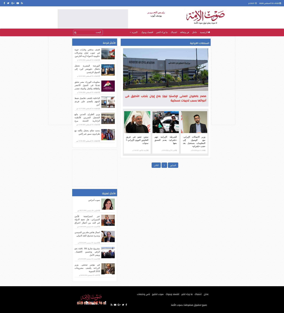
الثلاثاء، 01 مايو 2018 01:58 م (197, 150)
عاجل (194, 32)
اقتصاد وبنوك (147, 32)
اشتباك (174, 32)
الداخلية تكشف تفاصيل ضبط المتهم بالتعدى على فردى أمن (87, 101)
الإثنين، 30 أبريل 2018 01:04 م (169, 150)
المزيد (134, 32)
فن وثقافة (184, 32)
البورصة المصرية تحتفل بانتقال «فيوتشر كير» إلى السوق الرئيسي (87, 69)
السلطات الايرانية (199, 43)
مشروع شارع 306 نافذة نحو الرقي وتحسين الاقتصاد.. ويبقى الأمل (87, 251)
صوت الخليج (158, 294)
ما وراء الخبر (162, 32)
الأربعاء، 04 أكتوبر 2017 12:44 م (139, 150)
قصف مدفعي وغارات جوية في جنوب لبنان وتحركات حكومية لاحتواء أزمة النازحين (87, 53)
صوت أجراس (94, 200)
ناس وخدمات (143, 294)
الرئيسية (204, 32)
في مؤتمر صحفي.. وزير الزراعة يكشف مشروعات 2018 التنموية (87, 268)
